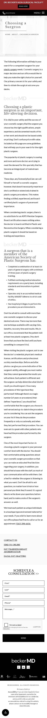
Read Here (23, 6)
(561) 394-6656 (10, 13)
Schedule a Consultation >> (23, 572)
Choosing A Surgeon (29, 34)
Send (23, 638)
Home (7, 34)
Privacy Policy (23, 689)
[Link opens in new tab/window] (18, 667)
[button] (5, 712)
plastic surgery (10, 69)
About (15, 34)
